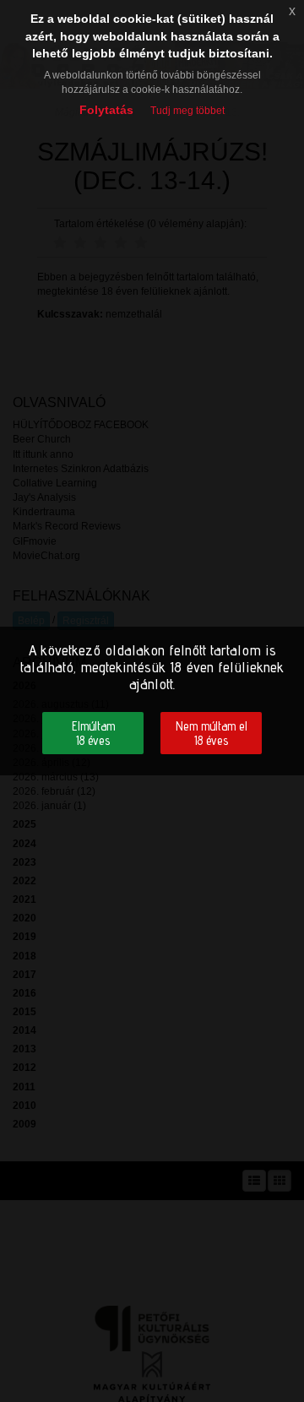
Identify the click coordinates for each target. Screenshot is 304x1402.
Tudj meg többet (187, 111)
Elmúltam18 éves (93, 733)
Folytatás (106, 110)
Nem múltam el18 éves (211, 733)
